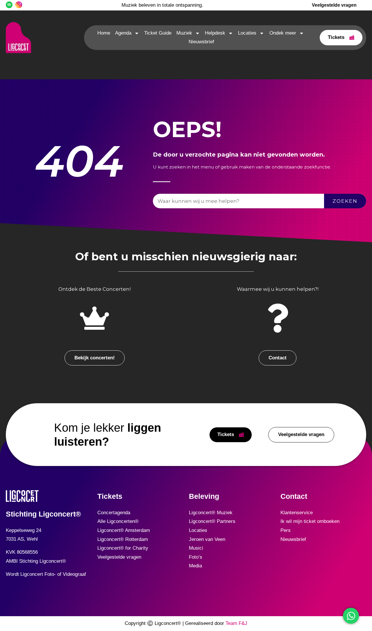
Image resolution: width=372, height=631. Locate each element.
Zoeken (344, 201)
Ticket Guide (157, 33)
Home (103, 33)
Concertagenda (113, 512)
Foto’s (195, 557)
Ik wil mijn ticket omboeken (309, 521)
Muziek (184, 33)
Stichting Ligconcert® (43, 514)
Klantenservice (296, 512)
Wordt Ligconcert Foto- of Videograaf (46, 574)
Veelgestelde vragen (119, 557)
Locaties (247, 33)
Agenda (123, 33)
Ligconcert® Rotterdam (122, 539)
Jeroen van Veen (207, 539)
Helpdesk (215, 33)
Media (195, 566)
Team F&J (236, 623)
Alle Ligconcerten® (118, 521)
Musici (196, 548)
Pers (285, 530)
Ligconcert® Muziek (211, 512)
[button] (95, 358)
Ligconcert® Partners (212, 521)
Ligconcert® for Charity (122, 548)
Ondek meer (282, 33)
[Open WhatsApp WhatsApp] (351, 616)
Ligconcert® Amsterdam (123, 530)
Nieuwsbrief (201, 41)
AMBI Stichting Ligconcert (34, 561)
